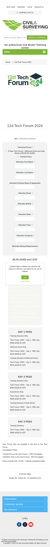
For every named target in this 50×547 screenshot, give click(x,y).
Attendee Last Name (24, 173)
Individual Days (26, 157)
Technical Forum (25, 147)
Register (21, 7)
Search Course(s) (37, 37)
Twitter (25, 524)
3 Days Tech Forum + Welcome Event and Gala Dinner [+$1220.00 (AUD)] (26, 152)
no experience (32, 478)
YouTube (31, 524)
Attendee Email (24, 193)
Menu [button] (7, 52)
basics (20, 478)
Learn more (25, 281)
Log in (29, 7)
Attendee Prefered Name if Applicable (25, 183)
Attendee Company (25, 235)
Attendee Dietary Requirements (25, 246)
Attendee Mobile (25, 204)
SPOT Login (10, 7)
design (11, 478)
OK (25, 277)
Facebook (19, 524)
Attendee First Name (24, 162)
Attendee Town (24, 225)
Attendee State (24, 214)
